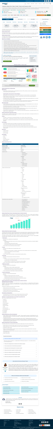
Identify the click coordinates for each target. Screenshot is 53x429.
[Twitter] (46, 1)
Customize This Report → (7, 61)
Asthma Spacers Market (6, 393)
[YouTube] (50, 1)
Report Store (32, 3)
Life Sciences (9, 17)
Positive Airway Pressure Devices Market (8, 390)
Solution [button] (36, 3)
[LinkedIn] (48, 1)
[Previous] (17, 403)
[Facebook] (45, 1)
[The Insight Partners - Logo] (5, 3)
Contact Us (47, 3)
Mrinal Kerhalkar (5, 367)
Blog (29, 424)
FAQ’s (15, 424)
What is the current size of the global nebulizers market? (12, 354)
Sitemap (30, 425)
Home (25, 3)
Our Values (15, 425)
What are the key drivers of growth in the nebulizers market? (12, 350)
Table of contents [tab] (20, 19)
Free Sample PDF (31, 85)
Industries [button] (28, 3)
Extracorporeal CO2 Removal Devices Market (27, 388)
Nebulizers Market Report (15, 17)
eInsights (44, 3)
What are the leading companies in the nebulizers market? (12, 338)
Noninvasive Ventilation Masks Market (26, 390)
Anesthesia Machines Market (7, 388)
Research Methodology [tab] (45, 19)
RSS (4, 424)
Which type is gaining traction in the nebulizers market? (12, 356)
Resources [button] (40, 3)
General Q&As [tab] (33, 19)
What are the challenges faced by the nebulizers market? (12, 352)
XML (4, 425)
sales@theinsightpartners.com (46, 25)
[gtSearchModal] (50, 4)
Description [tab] (7, 19)
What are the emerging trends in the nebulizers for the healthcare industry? (14, 343)
